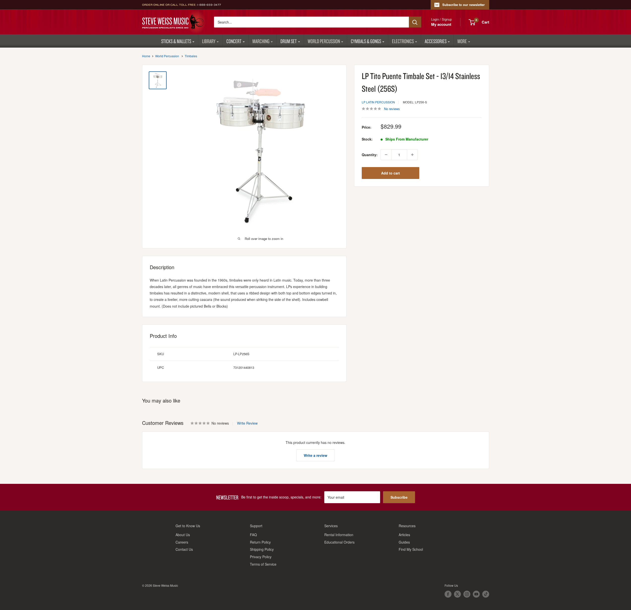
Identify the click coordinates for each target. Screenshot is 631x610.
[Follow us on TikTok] (485, 594)
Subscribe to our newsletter (463, 4)
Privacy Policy (260, 556)
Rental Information (338, 534)
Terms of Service (263, 564)
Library (208, 41)
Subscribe (399, 497)
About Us (183, 534)
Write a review (315, 455)
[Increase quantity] (412, 154)
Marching (261, 41)
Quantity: (370, 154)
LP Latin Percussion (378, 102)
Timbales (191, 56)
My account (441, 24)
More (462, 41)
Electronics (403, 41)
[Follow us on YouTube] (476, 594)
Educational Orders (339, 542)
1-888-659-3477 (209, 4)
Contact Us (184, 549)
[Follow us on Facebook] (448, 594)
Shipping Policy (262, 549)
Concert (233, 41)
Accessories (436, 41)
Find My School (411, 549)
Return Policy (260, 542)
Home (146, 56)
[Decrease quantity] (386, 154)
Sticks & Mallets (176, 41)
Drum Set (288, 41)
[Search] (415, 22)
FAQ (253, 534)
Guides (404, 542)
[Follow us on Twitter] (457, 594)
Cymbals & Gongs (366, 41)
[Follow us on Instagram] (466, 594)
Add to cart (390, 173)
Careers (182, 542)
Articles (404, 534)
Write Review (247, 423)
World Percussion (324, 41)
